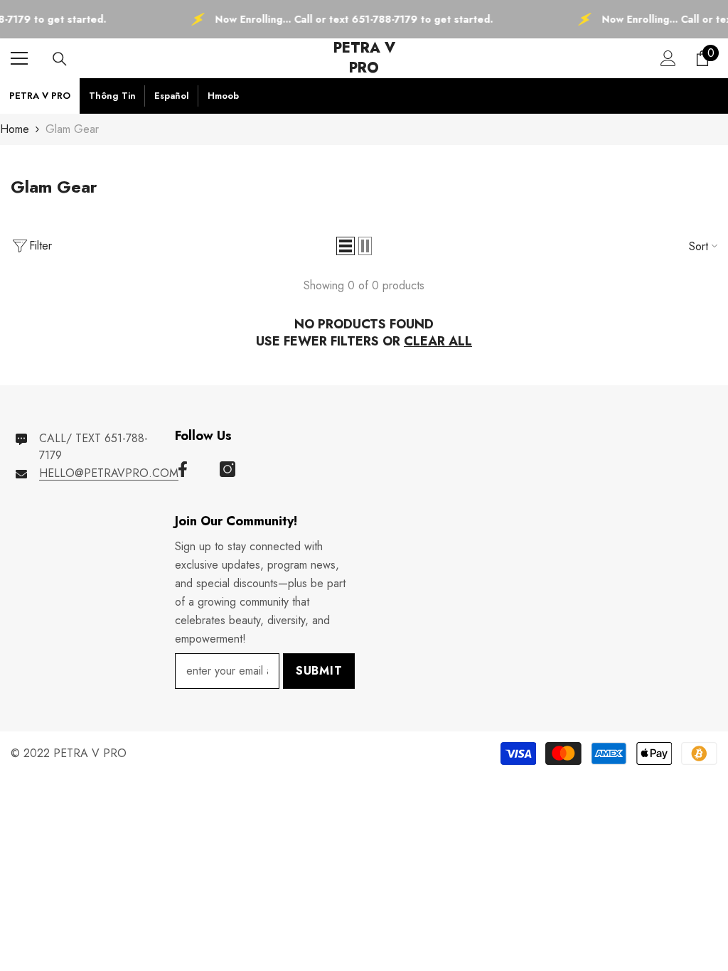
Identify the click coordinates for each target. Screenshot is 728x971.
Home (14, 129)
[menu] (19, 58)
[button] (345, 246)
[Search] (59, 59)
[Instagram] (227, 469)
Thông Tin (112, 95)
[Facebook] (183, 469)
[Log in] (668, 58)
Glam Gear (72, 129)
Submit (319, 670)
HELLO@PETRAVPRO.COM (108, 473)
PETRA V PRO (39, 95)
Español (171, 95)
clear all (438, 341)
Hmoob (223, 95)
